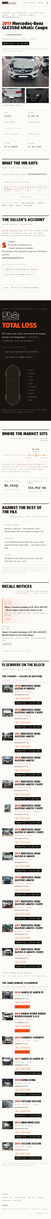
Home (25, 3)
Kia (11, 1197)
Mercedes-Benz (37, 13)
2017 (14, 15)
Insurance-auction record (14, 13)
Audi (34, 1197)
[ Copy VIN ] (25, 197)
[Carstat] (9, 3)
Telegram (38, 1213)
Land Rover (17, 1200)
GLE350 (5, 15)
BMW (29, 1197)
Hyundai (5, 1197)
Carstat (5, 1205)
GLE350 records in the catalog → (17, 973)
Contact (41, 3)
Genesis (41, 1197)
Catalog (32, 3)
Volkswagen (6, 1200)
